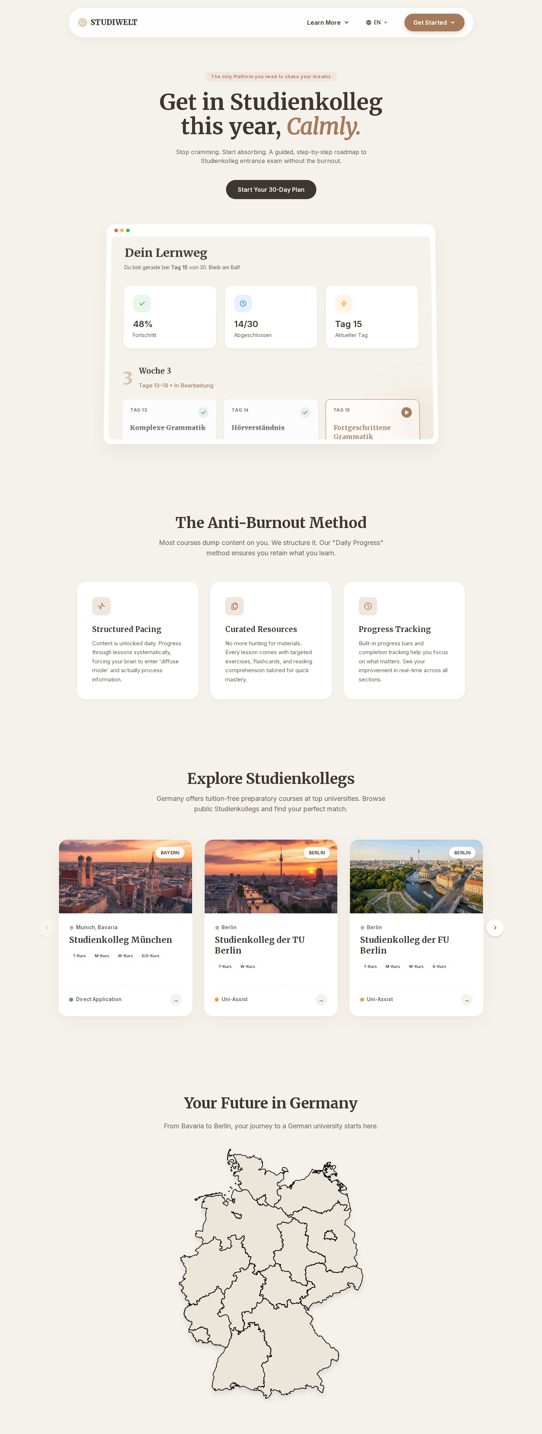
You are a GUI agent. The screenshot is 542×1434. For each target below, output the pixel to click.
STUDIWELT (114, 22)
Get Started (430, 22)
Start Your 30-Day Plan (271, 189)
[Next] (495, 928)
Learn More (324, 22)
